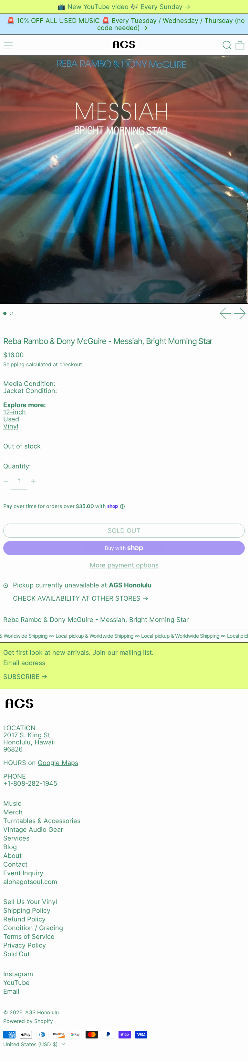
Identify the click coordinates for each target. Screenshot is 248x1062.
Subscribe (21, 677)
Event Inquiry (23, 873)
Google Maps (58, 763)
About (12, 856)
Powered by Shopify (28, 1021)
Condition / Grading (33, 928)
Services (16, 838)
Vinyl (10, 426)
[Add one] (33, 481)
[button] (227, 45)
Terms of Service (29, 936)
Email (11, 991)
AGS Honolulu (42, 1012)
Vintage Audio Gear (33, 829)
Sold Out (16, 954)
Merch (13, 812)
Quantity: (17, 466)
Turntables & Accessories (41, 821)
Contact (15, 864)
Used (11, 419)
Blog (10, 847)
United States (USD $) (31, 1044)
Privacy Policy (24, 945)
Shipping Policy (26, 910)
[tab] (4, 313)
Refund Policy (24, 919)
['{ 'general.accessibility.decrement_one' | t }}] (5, 481)
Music (12, 803)
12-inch (14, 412)
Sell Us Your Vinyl (30, 902)
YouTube (16, 982)
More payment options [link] (124, 565)
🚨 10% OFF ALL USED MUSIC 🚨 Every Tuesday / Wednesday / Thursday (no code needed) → (126, 24)
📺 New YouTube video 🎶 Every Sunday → (124, 7)
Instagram (18, 974)
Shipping (14, 364)
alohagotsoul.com (30, 882)
